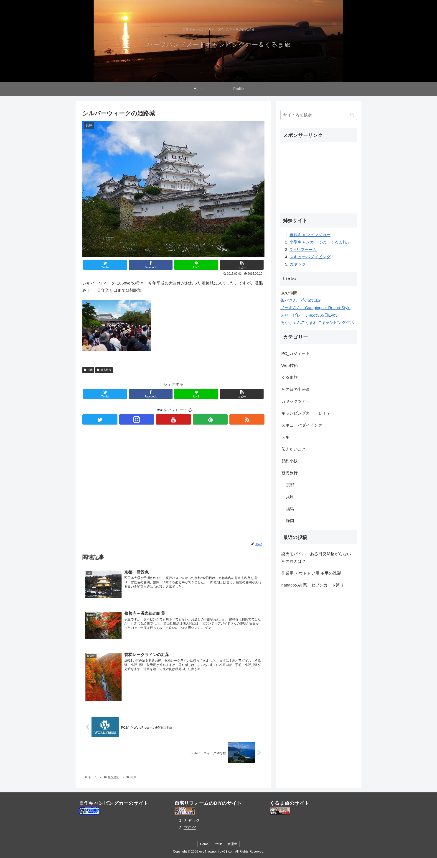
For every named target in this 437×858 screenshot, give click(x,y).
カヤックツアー (295, 401)
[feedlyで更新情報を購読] (210, 419)
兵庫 (90, 369)
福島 (290, 509)
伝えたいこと (293, 449)
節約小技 (289, 461)
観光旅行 (105, 369)
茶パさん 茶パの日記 (300, 300)
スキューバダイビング (310, 257)
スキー (287, 437)
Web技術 (289, 365)
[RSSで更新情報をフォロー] (246, 419)
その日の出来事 (295, 389)
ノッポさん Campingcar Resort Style (315, 307)
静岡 (290, 520)
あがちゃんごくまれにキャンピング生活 (317, 322)
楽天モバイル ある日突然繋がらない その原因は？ (318, 557)
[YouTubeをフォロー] (173, 419)
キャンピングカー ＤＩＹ (305, 413)
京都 (290, 485)
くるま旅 (289, 377)
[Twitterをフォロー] (99, 419)
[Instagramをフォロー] (136, 419)
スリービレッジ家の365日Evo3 (309, 315)
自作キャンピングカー (310, 235)
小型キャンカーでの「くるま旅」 (320, 242)
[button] (352, 115)
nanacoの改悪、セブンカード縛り (312, 585)
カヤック (298, 264)
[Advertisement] (173, 486)
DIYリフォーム (303, 249)
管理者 (232, 844)
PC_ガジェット (295, 353)
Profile (218, 844)
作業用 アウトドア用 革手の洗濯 (311, 573)
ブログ (190, 827)
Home (204, 844)
